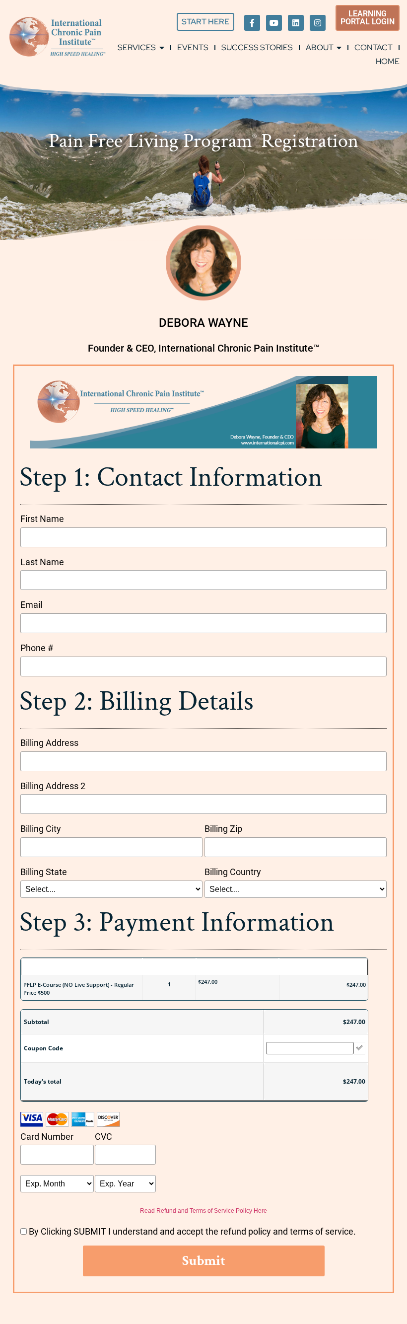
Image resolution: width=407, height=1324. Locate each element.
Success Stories (257, 47)
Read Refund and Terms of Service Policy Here (203, 1210)
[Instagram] (318, 23)
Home (388, 61)
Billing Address (49, 742)
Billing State (43, 872)
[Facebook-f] (252, 23)
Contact (373, 47)
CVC (103, 1136)
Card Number (46, 1136)
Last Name (42, 562)
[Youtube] (274, 23)
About (320, 47)
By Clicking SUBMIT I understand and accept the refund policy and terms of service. (192, 1231)
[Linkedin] (296, 23)
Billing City (40, 828)
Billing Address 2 (52, 786)
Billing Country (232, 872)
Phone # (36, 648)
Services (137, 47)
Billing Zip (223, 828)
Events (192, 47)
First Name (42, 519)
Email (31, 604)
